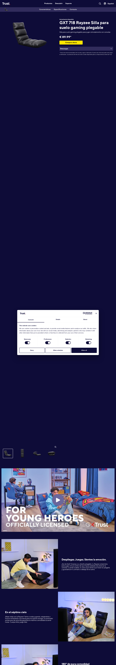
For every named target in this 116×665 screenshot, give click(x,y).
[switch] (47, 342)
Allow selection (58, 350)
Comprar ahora (71, 42)
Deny (32, 350)
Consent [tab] (31, 319)
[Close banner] (96, 313)
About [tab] (85, 319)
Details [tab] (58, 319)
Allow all (84, 350)
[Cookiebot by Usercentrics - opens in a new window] (84, 313)
